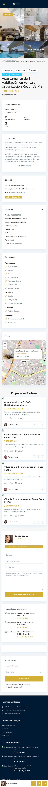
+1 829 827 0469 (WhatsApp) (15, 710)
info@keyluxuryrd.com (12, 714)
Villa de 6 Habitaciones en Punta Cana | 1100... (24, 501)
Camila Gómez (13, 425)
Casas (4, 729)
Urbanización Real (9, 95)
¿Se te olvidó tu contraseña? (14, 687)
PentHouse (6, 732)
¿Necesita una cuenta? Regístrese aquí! (17, 685)
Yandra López (13, 457)
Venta (5, 74)
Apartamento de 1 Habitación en (28, 351)
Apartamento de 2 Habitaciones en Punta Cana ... (22, 436)
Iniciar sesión (24, 679)
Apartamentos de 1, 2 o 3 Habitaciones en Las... (17, 404)
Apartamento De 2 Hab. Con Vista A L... (26, 623)
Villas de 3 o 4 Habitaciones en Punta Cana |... (23, 468)
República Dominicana (26, 189)
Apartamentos (11, 60)
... (29, 415)
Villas (3, 736)
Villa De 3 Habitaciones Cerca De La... (26, 614)
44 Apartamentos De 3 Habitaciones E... (25, 633)
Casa (3, 60)
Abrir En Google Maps (13, 197)
